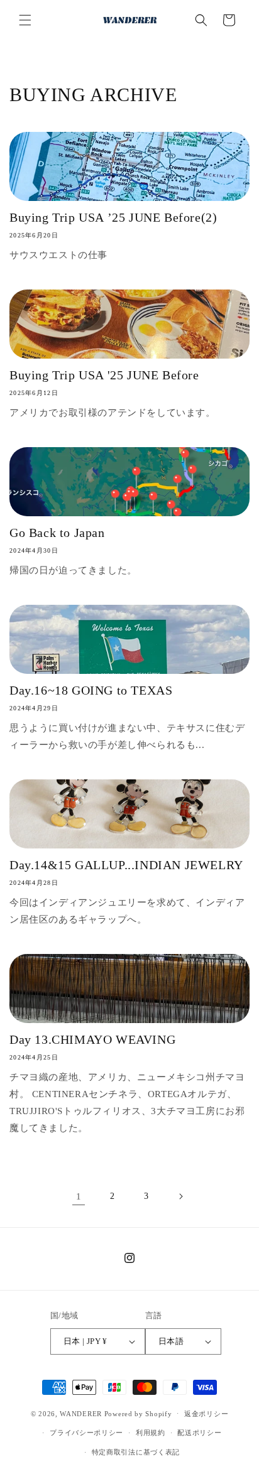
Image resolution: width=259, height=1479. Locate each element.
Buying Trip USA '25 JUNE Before (104, 375)
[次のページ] (180, 1196)
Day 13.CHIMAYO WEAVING (92, 1039)
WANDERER (81, 1413)
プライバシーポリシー (86, 1432)
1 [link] (79, 1196)
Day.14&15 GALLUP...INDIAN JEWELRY (126, 865)
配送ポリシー (199, 1432)
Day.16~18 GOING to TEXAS (90, 690)
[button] (25, 20)
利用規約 (150, 1432)
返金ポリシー (206, 1413)
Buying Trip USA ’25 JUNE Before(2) (113, 217)
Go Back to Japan (57, 532)
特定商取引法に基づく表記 (136, 1452)
